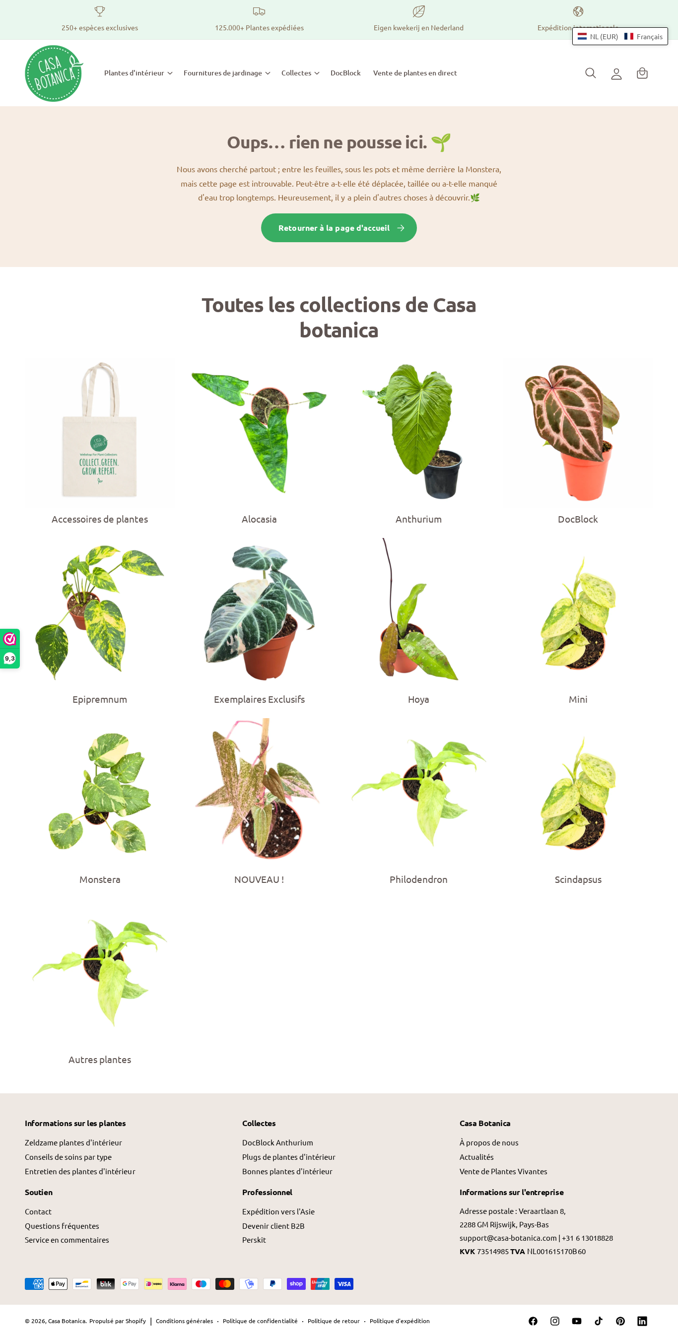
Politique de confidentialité (260, 1321)
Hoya (418, 699)
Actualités (477, 1156)
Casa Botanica (66, 1321)
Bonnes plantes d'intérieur (287, 1171)
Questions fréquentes (62, 1225)
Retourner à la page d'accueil (334, 227)
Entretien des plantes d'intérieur (80, 1171)
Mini (578, 699)
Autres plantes (99, 1059)
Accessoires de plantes (100, 519)
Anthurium (419, 519)
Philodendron (419, 879)
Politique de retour (334, 1321)
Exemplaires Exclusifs (259, 699)
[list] (339, 19)
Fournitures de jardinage (223, 72)
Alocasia (259, 519)
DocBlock (578, 519)
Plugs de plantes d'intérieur (289, 1156)
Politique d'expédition (400, 1321)
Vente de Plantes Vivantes (503, 1171)
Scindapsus (578, 879)
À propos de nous (489, 1142)
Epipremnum (99, 699)
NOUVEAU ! (259, 879)
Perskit (254, 1239)
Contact (38, 1211)
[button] (138, 73)
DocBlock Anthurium (277, 1142)
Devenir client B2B (273, 1225)
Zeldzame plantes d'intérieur (73, 1142)
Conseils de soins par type (68, 1156)
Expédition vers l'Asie (278, 1211)
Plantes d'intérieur (134, 72)
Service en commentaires (67, 1239)
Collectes (296, 72)
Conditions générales (184, 1321)
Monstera (100, 879)
